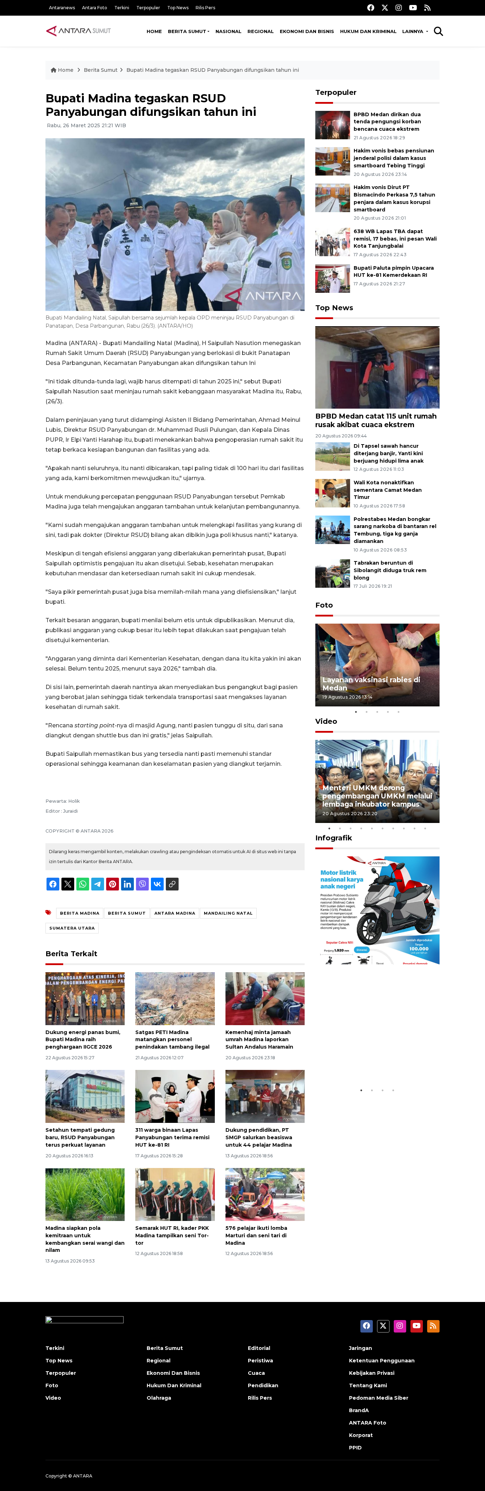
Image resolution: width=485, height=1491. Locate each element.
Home (154, 31)
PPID (355, 1447)
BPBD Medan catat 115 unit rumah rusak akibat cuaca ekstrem (376, 420)
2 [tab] (366, 711)
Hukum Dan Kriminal (174, 1385)
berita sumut (127, 913)
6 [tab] (382, 828)
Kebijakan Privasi (371, 1373)
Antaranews (62, 7)
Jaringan (360, 1348)
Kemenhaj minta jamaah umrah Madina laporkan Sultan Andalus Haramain (259, 1039)
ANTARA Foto (367, 1423)
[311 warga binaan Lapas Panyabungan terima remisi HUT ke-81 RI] (174, 1096)
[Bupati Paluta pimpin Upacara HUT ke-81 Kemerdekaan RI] (332, 278)
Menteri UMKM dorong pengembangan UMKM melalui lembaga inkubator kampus (377, 796)
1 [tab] (356, 711)
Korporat (361, 1435)
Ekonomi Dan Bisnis (307, 31)
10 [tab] (425, 828)
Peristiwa (260, 1360)
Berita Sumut (187, 31)
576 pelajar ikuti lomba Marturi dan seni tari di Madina (256, 1235)
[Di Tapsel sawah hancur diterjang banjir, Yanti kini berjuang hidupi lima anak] (332, 456)
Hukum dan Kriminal (368, 31)
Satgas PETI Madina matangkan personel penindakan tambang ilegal (172, 1039)
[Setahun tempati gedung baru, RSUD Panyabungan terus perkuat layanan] (85, 1096)
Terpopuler (148, 7)
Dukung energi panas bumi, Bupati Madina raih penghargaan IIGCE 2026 (82, 1039)
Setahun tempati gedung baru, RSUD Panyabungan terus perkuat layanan (80, 1137)
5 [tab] (398, 711)
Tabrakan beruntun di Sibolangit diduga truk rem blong (390, 570)
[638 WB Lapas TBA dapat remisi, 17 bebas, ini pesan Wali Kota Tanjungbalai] (332, 241)
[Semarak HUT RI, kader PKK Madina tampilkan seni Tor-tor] (174, 1194)
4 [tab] (388, 711)
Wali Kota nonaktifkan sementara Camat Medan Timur (388, 490)
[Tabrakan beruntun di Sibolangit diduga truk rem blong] (332, 573)
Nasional (228, 31)
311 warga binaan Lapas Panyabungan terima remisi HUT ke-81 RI (172, 1137)
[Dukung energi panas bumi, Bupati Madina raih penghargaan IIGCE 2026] (85, 998)
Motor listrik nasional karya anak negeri (371, 1061)
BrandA (359, 1410)
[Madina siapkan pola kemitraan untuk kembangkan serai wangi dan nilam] (85, 1194)
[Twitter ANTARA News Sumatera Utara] (384, 7)
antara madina (174, 913)
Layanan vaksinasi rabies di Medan (371, 683)
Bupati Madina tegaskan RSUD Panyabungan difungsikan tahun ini (212, 70)
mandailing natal (228, 913)
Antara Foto (94, 7)
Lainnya (413, 31)
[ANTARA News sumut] (80, 31)
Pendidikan (263, 1385)
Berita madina (79, 913)
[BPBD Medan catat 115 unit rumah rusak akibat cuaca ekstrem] (377, 367)
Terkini (121, 7)
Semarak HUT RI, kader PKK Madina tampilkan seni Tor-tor (172, 1235)
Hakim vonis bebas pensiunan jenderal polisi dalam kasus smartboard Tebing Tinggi (394, 158)
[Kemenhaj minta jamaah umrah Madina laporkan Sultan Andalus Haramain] (265, 998)
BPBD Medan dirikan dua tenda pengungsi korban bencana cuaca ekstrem (387, 122)
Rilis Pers (205, 7)
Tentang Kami (368, 1385)
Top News (178, 7)
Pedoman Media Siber (378, 1398)
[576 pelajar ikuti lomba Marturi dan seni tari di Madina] (265, 1194)
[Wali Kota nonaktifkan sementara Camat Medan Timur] (332, 492)
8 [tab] (404, 828)
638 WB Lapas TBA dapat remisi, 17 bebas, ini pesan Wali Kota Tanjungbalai (395, 238)
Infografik (333, 838)
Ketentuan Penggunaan (382, 1360)
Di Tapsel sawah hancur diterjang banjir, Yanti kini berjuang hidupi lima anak (389, 453)
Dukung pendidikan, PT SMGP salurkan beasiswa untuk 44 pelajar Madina (258, 1137)
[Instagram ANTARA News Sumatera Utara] (399, 7)
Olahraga (159, 1398)
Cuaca (256, 1373)
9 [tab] (414, 828)
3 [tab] (377, 711)
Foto (324, 605)
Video (326, 721)
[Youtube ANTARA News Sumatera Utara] (413, 7)
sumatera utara (72, 928)
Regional (260, 31)
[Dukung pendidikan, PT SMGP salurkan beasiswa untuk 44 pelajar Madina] (265, 1096)
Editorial (259, 1348)
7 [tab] (393, 828)
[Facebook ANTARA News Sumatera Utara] (370, 7)
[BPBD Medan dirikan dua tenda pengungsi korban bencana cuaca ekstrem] (332, 124)
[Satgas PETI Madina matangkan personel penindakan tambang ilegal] (174, 998)
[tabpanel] (377, 665)
